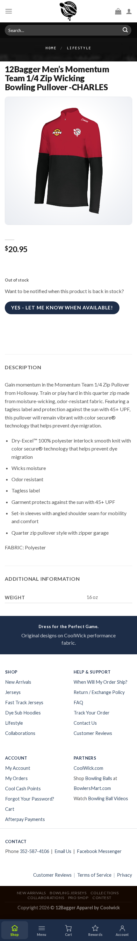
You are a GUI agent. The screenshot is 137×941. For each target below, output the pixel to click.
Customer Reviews (93, 733)
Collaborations (20, 733)
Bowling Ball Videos (108, 798)
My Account (17, 768)
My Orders (16, 778)
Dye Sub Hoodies (23, 712)
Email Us (62, 851)
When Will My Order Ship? (100, 682)
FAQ (78, 702)
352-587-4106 (34, 851)
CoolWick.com (88, 768)
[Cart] (118, 11)
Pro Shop (78, 897)
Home (51, 48)
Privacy (124, 875)
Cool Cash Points (23, 788)
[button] (41, 930)
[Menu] (8, 11)
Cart (9, 809)
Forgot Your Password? (29, 798)
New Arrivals (18, 682)
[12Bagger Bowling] (68, 11)
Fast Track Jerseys (24, 702)
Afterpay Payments (25, 819)
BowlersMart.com (92, 788)
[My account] (129, 11)
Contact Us (85, 723)
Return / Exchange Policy (99, 692)
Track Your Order (92, 712)
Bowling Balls (98, 778)
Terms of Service (94, 875)
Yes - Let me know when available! (62, 307)
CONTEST (101, 897)
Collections (104, 892)
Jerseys (13, 692)
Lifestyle (79, 48)
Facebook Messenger (99, 851)
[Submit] (125, 30)
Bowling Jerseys (68, 892)
